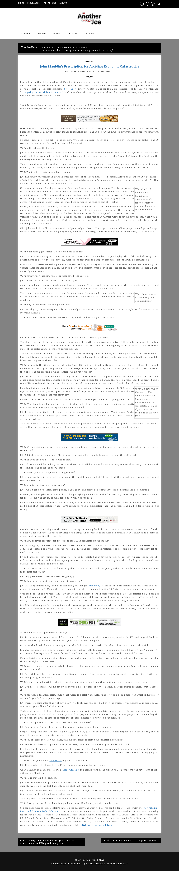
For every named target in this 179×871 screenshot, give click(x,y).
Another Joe (71, 71)
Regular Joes (34, 3)
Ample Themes (120, 864)
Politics (42, 34)
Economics (26, 34)
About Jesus (50, 3)
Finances (57, 34)
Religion (73, 34)
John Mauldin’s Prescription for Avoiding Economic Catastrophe (89, 66)
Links (21, 3)
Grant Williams (71, 770)
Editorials (89, 34)
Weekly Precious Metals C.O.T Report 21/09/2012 (131, 840)
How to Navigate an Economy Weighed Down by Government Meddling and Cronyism (47, 842)
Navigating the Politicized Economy (41, 92)
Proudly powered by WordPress (67, 864)
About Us (64, 3)
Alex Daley (94, 586)
